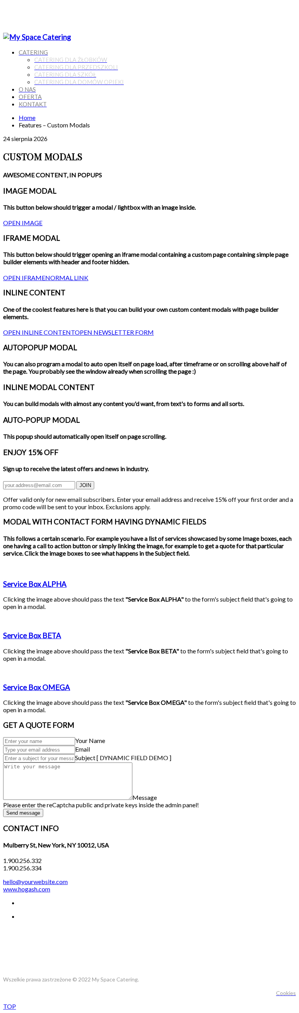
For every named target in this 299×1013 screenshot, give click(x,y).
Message (144, 797)
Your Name (90, 740)
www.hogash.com (26, 889)
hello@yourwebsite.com (35, 881)
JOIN (85, 485)
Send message (23, 813)
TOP (9, 1006)
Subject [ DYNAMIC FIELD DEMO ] (123, 757)
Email (82, 749)
